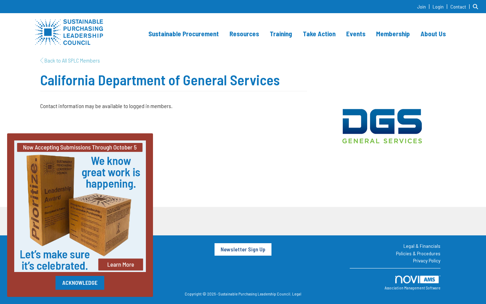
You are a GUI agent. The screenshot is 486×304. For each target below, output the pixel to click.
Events (355, 34)
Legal (296, 293)
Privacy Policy (426, 260)
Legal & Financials (421, 246)
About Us (433, 34)
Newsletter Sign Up (243, 249)
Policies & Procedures (418, 253)
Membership (393, 34)
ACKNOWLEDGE (79, 282)
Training (281, 34)
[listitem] (424, 6)
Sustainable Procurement (183, 34)
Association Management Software (412, 288)
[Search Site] (477, 6)
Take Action (319, 34)
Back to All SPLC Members (71, 60)
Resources (244, 34)
